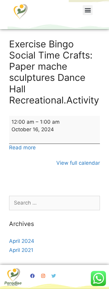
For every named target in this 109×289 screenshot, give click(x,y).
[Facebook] (32, 275)
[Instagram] (43, 275)
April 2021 (21, 250)
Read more (22, 147)
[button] (88, 10)
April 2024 (21, 241)
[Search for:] (54, 203)
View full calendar (78, 163)
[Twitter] (53, 275)
